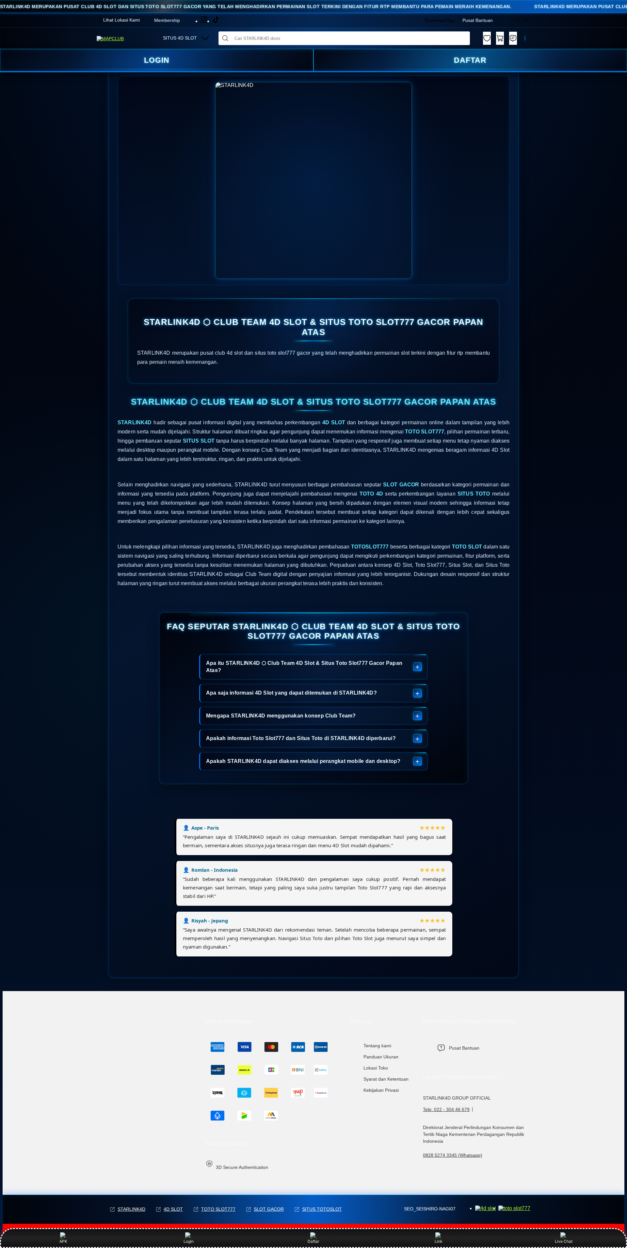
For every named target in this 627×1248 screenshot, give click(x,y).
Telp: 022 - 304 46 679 (446, 1109)
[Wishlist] (487, 38)
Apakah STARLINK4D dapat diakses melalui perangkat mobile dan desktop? (303, 761)
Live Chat (563, 1241)
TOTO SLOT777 (218, 1209)
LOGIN (156, 60)
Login (189, 1241)
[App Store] (514, 1208)
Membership (167, 20)
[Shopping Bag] (500, 38)
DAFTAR (470, 60)
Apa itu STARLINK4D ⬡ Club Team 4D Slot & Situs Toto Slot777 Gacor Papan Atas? (304, 666)
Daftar (313, 1241)
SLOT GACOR (269, 1209)
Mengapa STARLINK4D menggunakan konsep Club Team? (281, 715)
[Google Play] (485, 1208)
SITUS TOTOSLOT (322, 1209)
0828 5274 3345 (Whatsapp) (452, 1155)
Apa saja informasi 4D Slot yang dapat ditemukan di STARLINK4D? (291, 693)
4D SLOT (173, 1209)
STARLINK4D (131, 1209)
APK (63, 1241)
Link (438, 1241)
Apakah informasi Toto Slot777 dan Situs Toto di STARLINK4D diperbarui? (301, 738)
